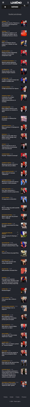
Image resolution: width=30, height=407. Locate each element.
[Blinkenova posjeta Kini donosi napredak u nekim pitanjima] (15, 182)
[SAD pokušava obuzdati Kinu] (15, 271)
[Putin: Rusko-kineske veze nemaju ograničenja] (15, 262)
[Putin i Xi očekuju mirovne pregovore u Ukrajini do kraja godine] (15, 44)
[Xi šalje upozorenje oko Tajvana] (15, 89)
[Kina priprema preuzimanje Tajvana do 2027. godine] (15, 384)
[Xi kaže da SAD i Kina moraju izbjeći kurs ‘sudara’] (15, 336)
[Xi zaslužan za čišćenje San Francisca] (15, 119)
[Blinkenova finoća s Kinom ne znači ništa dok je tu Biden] (15, 165)
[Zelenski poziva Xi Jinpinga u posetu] (15, 235)
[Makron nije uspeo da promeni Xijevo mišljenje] (15, 217)
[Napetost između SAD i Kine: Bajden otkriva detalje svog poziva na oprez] (15, 137)
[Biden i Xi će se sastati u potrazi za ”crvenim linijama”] (15, 344)
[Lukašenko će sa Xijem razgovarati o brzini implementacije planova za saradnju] (15, 99)
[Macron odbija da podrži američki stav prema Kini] (15, 208)
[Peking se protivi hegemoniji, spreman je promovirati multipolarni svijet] (15, 54)
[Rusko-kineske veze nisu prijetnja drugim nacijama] (15, 72)
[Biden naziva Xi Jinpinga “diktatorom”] (15, 173)
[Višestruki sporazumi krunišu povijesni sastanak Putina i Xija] (15, 245)
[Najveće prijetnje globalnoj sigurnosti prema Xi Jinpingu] (15, 63)
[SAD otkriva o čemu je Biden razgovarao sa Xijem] (15, 327)
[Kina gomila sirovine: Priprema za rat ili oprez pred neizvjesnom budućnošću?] (15, 24)
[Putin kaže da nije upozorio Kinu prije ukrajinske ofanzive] (15, 363)
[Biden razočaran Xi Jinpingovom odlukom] (15, 128)
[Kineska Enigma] (15, 291)
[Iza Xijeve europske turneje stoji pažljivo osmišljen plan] (15, 80)
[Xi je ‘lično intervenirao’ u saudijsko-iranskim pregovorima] (15, 191)
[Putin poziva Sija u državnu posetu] (15, 300)
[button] (3, 2)
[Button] (5, 7)
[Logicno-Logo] (16, 2)
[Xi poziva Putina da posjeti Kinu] (15, 253)
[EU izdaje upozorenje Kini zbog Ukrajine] (15, 226)
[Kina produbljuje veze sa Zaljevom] (15, 308)
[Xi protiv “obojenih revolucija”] (15, 156)
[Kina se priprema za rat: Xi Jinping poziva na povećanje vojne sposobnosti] (15, 147)
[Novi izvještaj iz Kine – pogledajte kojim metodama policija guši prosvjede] (15, 318)
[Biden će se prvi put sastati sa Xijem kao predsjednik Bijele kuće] (15, 354)
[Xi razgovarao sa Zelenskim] (15, 200)
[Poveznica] (28, 2)
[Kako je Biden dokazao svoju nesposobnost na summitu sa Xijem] (15, 110)
